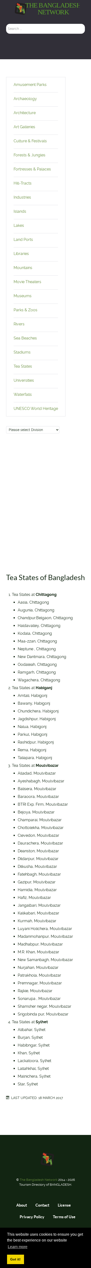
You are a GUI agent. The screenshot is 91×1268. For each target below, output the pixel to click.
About (21, 1205)
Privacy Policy (32, 1217)
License (64, 1205)
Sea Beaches (25, 338)
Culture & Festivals (30, 141)
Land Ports (23, 239)
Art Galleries (24, 127)
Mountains (23, 267)
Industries (22, 197)
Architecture (25, 112)
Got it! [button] (15, 1259)
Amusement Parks (30, 84)
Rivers (19, 324)
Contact (42, 1205)
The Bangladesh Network (39, 1180)
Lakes (19, 225)
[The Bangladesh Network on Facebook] (42, 51)
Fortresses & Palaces (32, 169)
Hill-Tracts (23, 183)
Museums (23, 296)
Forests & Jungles (29, 155)
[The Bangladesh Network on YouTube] (50, 51)
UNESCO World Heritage (36, 408)
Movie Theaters (27, 281)
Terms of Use (64, 1217)
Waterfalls (23, 394)
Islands (20, 211)
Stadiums (22, 352)
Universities (24, 380)
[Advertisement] (45, 501)
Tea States (23, 366)
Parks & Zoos (25, 310)
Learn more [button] (17, 1247)
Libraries (21, 253)
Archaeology (25, 98)
